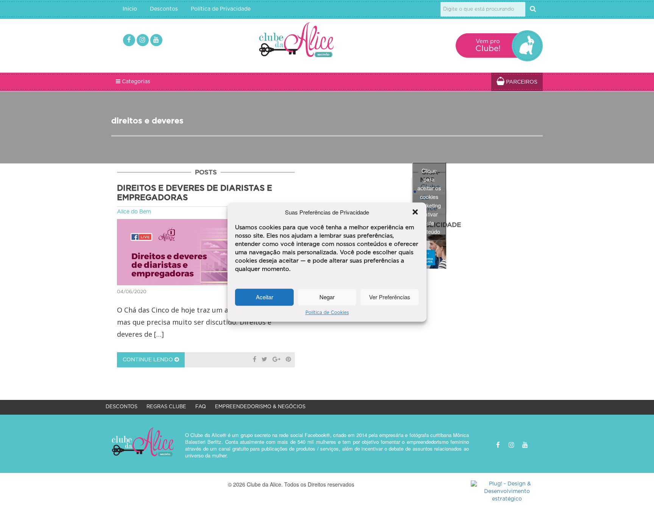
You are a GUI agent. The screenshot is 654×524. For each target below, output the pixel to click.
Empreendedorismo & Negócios (260, 406)
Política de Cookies (327, 312)
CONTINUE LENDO (148, 359)
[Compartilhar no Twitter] (264, 359)
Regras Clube (166, 406)
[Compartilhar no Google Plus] (276, 359)
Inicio (130, 9)
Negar (327, 297)
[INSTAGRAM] (143, 40)
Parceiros (521, 82)
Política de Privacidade (221, 9)
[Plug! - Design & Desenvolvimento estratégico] (507, 491)
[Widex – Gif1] (429, 252)
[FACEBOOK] (129, 40)
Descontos (164, 9)
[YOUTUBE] (156, 40)
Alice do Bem (134, 212)
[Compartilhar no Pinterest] (288, 359)
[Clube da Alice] (308, 41)
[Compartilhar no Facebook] (254, 359)
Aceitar (264, 297)
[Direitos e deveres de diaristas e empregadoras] (206, 252)
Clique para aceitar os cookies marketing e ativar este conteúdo (429, 201)
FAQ (200, 406)
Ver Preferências (389, 297)
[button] (415, 212)
